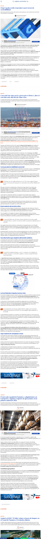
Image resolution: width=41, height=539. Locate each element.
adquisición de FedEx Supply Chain (8, 463)
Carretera (3, 394)
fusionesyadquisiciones (6, 504)
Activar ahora (35, 41)
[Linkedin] (17, 538)
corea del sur (12, 382)
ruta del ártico (4, 382)
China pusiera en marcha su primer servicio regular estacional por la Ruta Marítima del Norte (19, 142)
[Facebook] (3, 538)
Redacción (22, 407)
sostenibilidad (4, 81)
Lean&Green (16, 81)
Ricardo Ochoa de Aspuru (21, 15)
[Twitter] (10, 538)
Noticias (2, 5)
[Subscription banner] (20, 379)
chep (10, 81)
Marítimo (2, 93)
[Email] (37, 538)
